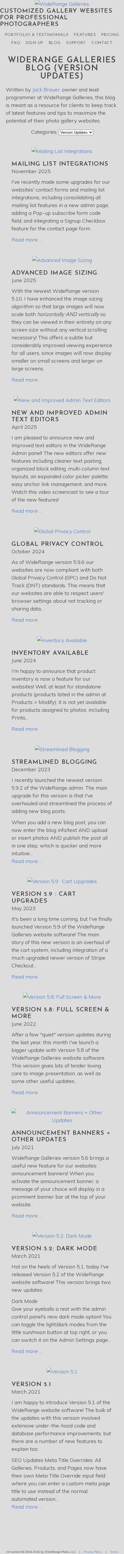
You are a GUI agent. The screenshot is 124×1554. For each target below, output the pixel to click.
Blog (55, 43)
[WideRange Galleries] (62, 4)
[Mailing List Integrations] (62, 151)
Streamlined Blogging (54, 762)
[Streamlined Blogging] (62, 749)
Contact (102, 43)
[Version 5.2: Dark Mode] (62, 1236)
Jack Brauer (46, 89)
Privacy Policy (93, 1552)
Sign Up (34, 43)
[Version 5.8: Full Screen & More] (62, 997)
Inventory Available (50, 653)
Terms (114, 1552)
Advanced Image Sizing (54, 273)
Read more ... (27, 239)
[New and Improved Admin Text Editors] (62, 400)
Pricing (110, 35)
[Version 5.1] (62, 1371)
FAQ (15, 43)
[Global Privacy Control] (62, 531)
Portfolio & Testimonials (37, 35)
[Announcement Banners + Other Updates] (62, 1120)
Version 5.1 (31, 1384)
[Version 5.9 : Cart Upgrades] (62, 881)
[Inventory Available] (62, 640)
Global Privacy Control (58, 544)
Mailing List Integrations (60, 164)
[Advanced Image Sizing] (62, 260)
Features (85, 35)
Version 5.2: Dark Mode (54, 1249)
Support (76, 43)
